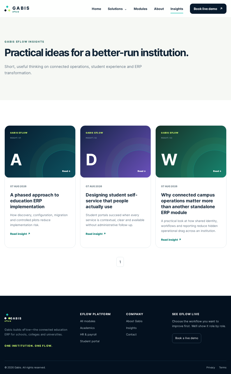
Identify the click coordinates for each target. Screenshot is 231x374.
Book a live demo (186, 338)
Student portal (89, 341)
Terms (222, 367)
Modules (140, 9)
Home (96, 9)
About (159, 9)
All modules (87, 321)
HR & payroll (88, 334)
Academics (87, 328)
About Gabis (134, 321)
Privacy (210, 367)
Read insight (20, 233)
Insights (177, 9)
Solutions (117, 9)
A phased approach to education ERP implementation (34, 200)
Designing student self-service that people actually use (111, 200)
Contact (131, 334)
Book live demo (208, 9)
